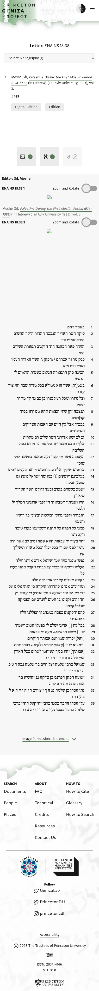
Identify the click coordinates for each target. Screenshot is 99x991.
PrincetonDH (52, 902)
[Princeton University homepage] (49, 983)
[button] (19, 13)
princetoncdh (53, 913)
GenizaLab (50, 890)
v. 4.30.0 (49, 970)
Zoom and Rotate (66, 188)
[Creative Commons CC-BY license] (49, 956)
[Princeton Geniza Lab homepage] (32, 866)
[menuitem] (15, 791)
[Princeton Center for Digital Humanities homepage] (66, 866)
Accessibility (49, 934)
